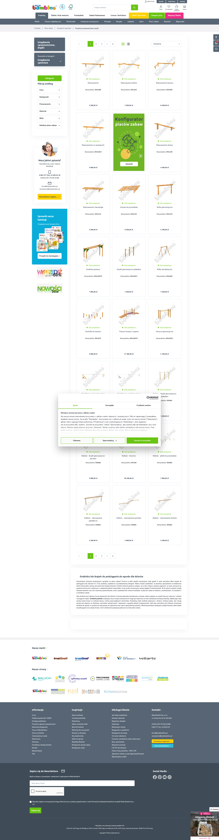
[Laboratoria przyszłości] (132, 678)
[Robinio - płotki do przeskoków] (164, 438)
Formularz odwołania (119, 736)
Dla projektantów (77, 736)
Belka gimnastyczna (164, 207)
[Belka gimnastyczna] (164, 189)
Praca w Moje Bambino (39, 730)
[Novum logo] (105, 657)
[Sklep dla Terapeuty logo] (126, 657)
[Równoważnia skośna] (164, 127)
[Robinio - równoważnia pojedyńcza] (93, 500)
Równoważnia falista (129, 83)
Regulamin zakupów (118, 721)
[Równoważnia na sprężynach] (93, 127)
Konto (160, 9)
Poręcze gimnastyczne (164, 331)
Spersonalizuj (108, 440)
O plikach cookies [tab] (144, 405)
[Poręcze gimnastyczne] (164, 313)
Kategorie (49, 78)
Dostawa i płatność (118, 718)
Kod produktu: (90, 90)
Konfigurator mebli (78, 748)
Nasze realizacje (77, 715)
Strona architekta (38, 733)
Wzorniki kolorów (78, 727)
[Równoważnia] (93, 65)
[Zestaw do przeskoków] (129, 189)
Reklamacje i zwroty (118, 727)
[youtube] (165, 777)
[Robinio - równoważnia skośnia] (164, 500)
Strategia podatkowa (39, 721)
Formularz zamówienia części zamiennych (126, 739)
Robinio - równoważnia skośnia (165, 518)
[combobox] (115, 7)
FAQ (33, 754)
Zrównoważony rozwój (39, 736)
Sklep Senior (36, 739)
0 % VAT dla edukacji (119, 748)
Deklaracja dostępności (40, 727)
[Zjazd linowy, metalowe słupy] (129, 375)
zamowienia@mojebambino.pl (49, 189)
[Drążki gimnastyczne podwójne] (129, 251)
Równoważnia (93, 83)
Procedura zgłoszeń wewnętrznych (44, 724)
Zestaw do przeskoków (129, 207)
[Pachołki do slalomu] (93, 313)
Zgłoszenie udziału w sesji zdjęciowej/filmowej (128, 754)
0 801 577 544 (44, 175)
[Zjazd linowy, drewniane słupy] (93, 375)
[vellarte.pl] (147, 657)
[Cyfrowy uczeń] (77, 678)
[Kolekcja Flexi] (73, 691)
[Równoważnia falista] (129, 65)
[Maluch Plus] (42, 678)
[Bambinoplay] (147, 678)
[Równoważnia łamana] (164, 65)
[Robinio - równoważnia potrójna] (129, 500)
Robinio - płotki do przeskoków (164, 456)
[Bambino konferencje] (40, 691)
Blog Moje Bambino (78, 742)
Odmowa (76, 440)
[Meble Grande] (91, 691)
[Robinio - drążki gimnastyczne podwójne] (164, 375)
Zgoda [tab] (75, 405)
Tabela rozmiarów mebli (80, 724)
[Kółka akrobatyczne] (164, 251)
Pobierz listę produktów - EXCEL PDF (124, 751)
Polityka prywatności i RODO (41, 718)
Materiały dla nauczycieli (80, 730)
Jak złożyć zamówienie (119, 715)
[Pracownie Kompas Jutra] (100, 678)
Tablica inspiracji (77, 739)
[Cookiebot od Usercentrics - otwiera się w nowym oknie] (148, 398)
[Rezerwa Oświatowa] (115, 691)
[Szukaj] (134, 7)
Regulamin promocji (118, 745)
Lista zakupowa (168, 9)
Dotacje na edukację (79, 733)
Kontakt (161, 1)
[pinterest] (160, 777)
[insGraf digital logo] (83, 657)
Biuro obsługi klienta (162, 746)
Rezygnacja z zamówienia (120, 730)
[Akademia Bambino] (162, 678)
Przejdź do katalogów (48, 256)
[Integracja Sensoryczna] (59, 678)
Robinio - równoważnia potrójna (128, 518)
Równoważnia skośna (164, 145)
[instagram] (170, 777)
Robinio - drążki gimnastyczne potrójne (93, 457)
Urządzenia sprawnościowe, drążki (46, 45)
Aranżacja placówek (78, 718)
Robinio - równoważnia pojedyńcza (93, 519)
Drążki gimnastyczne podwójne (129, 269)
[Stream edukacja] (118, 678)
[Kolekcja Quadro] (58, 691)
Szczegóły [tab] (109, 405)
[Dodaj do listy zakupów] (103, 55)
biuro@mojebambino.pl (50, 186)
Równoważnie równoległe (93, 207)
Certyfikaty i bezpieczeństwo (41, 745)
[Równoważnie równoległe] (93, 189)
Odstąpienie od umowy (119, 733)
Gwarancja (115, 724)
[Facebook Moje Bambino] (155, 777)
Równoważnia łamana (164, 83)
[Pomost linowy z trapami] (129, 313)
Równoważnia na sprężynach (93, 145)
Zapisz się (35, 810)
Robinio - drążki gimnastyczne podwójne (164, 395)
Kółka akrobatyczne (164, 269)
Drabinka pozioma (93, 269)
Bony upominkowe (118, 742)
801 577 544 (150, 1)
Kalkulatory (171, 1)
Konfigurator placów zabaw (81, 745)
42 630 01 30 (55, 175)
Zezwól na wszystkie (142, 440)
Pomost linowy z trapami (128, 331)
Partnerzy (35, 742)
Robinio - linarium (129, 456)
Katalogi (182, 1)
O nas (34, 715)
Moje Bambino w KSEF (119, 757)
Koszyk (184, 9)
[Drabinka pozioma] (93, 251)
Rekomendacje (37, 751)
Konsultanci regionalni (49, 196)
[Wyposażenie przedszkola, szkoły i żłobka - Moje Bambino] (44, 7)
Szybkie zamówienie (177, 10)
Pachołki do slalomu (93, 331)
